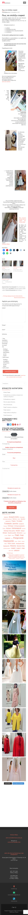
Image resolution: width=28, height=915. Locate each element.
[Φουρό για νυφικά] (7, 275)
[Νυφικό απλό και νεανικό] (7, 263)
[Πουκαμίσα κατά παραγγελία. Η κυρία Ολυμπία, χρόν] (14, 720)
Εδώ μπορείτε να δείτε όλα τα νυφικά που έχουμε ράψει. (22, 220)
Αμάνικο (6, 517)
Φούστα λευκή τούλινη (20, 297)
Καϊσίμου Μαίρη (6, 244)
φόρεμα (16, 550)
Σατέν (19, 541)
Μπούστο (19, 533)
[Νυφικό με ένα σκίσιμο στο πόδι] (18, 263)
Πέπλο (13, 535)
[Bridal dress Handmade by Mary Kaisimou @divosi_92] (14, 597)
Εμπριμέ (5, 526)
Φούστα (13, 546)
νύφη (23, 548)
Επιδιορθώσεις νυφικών (9, 399)
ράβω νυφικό (11, 550)
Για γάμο (19, 521)
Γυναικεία (8, 523)
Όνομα (4, 325)
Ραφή (17, 535)
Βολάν (19, 519)
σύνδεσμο (19, 290)
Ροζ (11, 538)
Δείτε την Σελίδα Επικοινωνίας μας (14, 837)
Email (3, 329)
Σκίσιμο (23, 541)
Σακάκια (16, 541)
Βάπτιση (15, 519)
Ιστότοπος (4, 334)
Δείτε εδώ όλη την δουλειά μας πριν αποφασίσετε (14, 853)
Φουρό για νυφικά (5, 279)
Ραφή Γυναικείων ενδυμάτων (10, 407)
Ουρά (9, 535)
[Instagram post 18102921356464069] (14, 572)
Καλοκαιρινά (16, 528)
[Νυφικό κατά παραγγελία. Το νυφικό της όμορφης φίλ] (14, 622)
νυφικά (13, 548)
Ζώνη (4, 528)
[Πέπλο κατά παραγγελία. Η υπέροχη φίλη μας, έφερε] (14, 769)
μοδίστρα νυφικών (18, 288)
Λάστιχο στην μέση (9, 531)
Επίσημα (10, 526)
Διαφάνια (21, 523)
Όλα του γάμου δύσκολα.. (9, 402)
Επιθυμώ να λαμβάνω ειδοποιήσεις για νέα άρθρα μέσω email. (6, 363)
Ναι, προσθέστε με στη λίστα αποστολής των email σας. (5, 342)
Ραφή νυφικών (5, 288)
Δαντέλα (15, 523)
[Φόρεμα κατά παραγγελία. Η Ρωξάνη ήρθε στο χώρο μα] (14, 695)
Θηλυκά (8, 528)
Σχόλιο (4, 308)
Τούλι (5, 543)
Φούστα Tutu (21, 546)
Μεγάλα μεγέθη (12, 533)
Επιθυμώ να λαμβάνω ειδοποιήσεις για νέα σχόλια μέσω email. (6, 353)
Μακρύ (22, 531)
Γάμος (14, 521)
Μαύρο (5, 533)
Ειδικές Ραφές (7, 392)
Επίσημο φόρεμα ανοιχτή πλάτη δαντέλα (12, 296)
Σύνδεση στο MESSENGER (14, 434)
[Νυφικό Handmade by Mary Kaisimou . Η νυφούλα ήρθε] (14, 671)
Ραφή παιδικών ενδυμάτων (10, 412)
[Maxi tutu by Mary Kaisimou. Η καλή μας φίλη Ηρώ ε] (14, 646)
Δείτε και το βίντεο (6, 81)
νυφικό (18, 548)
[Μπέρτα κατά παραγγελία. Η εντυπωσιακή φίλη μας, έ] (14, 745)
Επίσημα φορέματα (19, 526)
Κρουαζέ (23, 528)
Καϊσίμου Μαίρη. (14, 834)
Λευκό (18, 531)
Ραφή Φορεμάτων (8, 415)
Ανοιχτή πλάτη (14, 517)
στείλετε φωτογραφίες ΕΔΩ (14, 842)
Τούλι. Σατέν (11, 543)
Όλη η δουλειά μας (20, 287)
